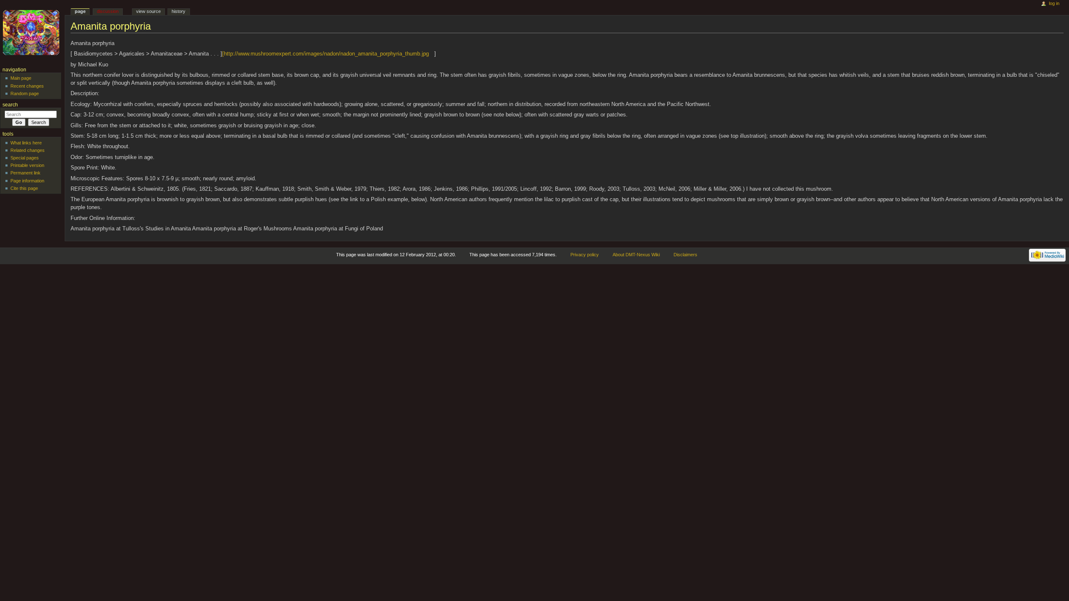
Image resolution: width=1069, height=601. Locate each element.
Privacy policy (584, 254)
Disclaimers (685, 254)
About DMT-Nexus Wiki (636, 254)
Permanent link (25, 172)
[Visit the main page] (32, 32)
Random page (24, 93)
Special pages (24, 157)
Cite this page (24, 188)
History (178, 11)
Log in (1054, 3)
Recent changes (27, 85)
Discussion (108, 11)
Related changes (27, 150)
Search (10, 104)
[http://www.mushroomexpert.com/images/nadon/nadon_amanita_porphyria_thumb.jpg (325, 54)
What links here (26, 142)
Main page (20, 78)
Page (80, 11)
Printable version (27, 165)
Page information (27, 180)
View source (148, 11)
